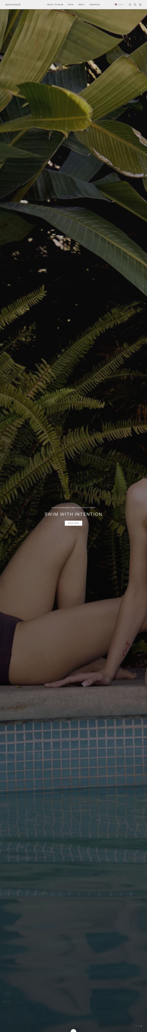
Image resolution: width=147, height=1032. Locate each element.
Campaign (94, 5)
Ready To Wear (55, 5)
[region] (73, 516)
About (81, 5)
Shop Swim (73, 529)
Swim (71, 5)
